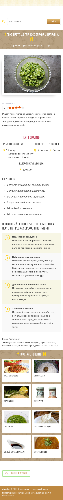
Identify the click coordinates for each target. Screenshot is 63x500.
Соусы (49, 45)
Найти (53, 21)
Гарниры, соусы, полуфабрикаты (27, 45)
